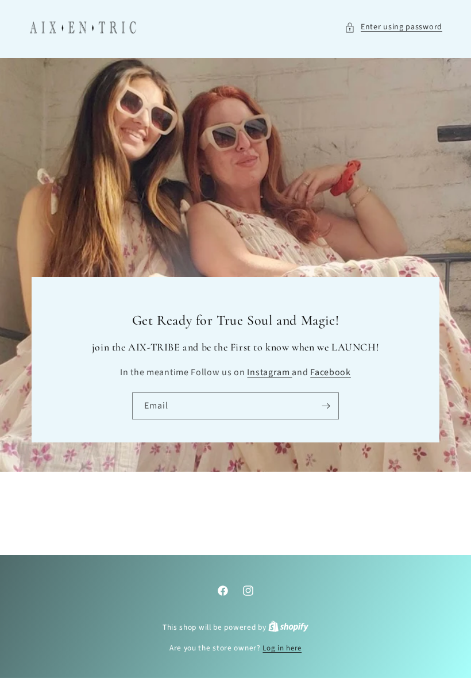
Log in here (282, 648)
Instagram (269, 373)
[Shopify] (288, 627)
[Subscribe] (325, 406)
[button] (393, 27)
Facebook (330, 373)
